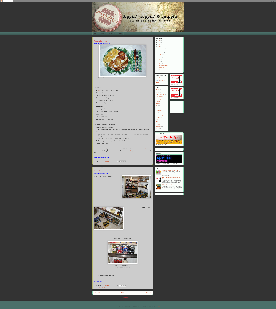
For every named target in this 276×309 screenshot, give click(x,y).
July (160, 55)
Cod (140, 149)
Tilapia (100, 90)
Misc (105, 287)
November (161, 48)
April (160, 61)
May (160, 59)
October (161, 50)
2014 (159, 40)
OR (157, 121)
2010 (159, 46)
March (160, 63)
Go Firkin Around (102, 33)
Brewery (158, 103)
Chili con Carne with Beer (168, 184)
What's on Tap (112, 33)
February (161, 69)
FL (102, 287)
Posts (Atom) (125, 297)
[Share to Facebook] (124, 161)
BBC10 (157, 89)
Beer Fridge (97, 171)
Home (95, 33)
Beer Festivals (159, 96)
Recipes (98, 163)
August (160, 54)
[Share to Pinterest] (125, 161)
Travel (157, 128)
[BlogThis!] (121, 161)
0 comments (112, 161)
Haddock (145, 149)
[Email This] (120, 161)
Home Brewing (159, 115)
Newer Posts (97, 292)
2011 (159, 44)
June (160, 57)
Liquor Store (159, 117)
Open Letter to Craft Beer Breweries (170, 170)
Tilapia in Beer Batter (100, 41)
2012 (159, 42)
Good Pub (120, 33)
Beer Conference (160, 94)
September (161, 52)
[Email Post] (117, 161)
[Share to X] (122, 161)
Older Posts (149, 292)
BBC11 (157, 92)
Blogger (158, 306)
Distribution (158, 110)
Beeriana (158, 101)
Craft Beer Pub (159, 108)
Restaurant (158, 126)
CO (157, 105)
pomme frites (128, 151)
